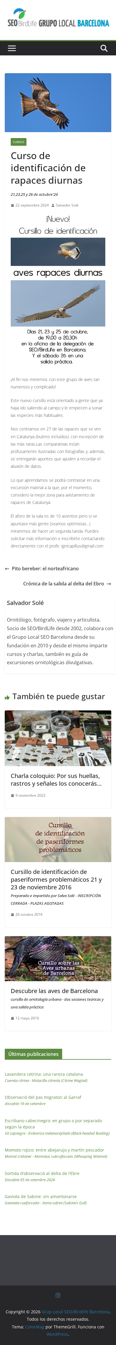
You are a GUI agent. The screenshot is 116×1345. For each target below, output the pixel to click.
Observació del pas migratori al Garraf (43, 1100)
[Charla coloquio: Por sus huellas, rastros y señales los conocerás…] (58, 714)
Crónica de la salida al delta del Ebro (63, 583)
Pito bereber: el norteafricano (45, 568)
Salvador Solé (67, 205)
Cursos (18, 142)
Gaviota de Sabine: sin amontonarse (46, 1199)
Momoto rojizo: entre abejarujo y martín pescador (56, 1153)
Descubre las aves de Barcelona (57, 998)
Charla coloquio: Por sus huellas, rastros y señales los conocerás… (56, 779)
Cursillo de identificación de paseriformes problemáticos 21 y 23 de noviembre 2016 (56, 887)
